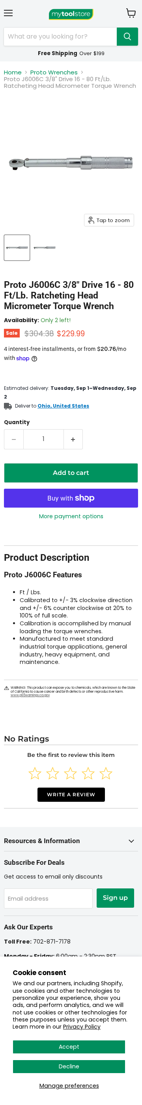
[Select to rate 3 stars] (70, 773)
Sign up (115, 897)
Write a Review (71, 794)
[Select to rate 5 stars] (106, 773)
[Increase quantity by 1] (73, 439)
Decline (69, 1066)
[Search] (127, 37)
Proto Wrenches (54, 72)
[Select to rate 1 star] (35, 773)
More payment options (71, 516)
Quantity (17, 422)
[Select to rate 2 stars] (53, 773)
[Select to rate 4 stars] (88, 773)
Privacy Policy (82, 1027)
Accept (69, 1047)
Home (13, 72)
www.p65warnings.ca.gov (30, 695)
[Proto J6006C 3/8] (17, 247)
